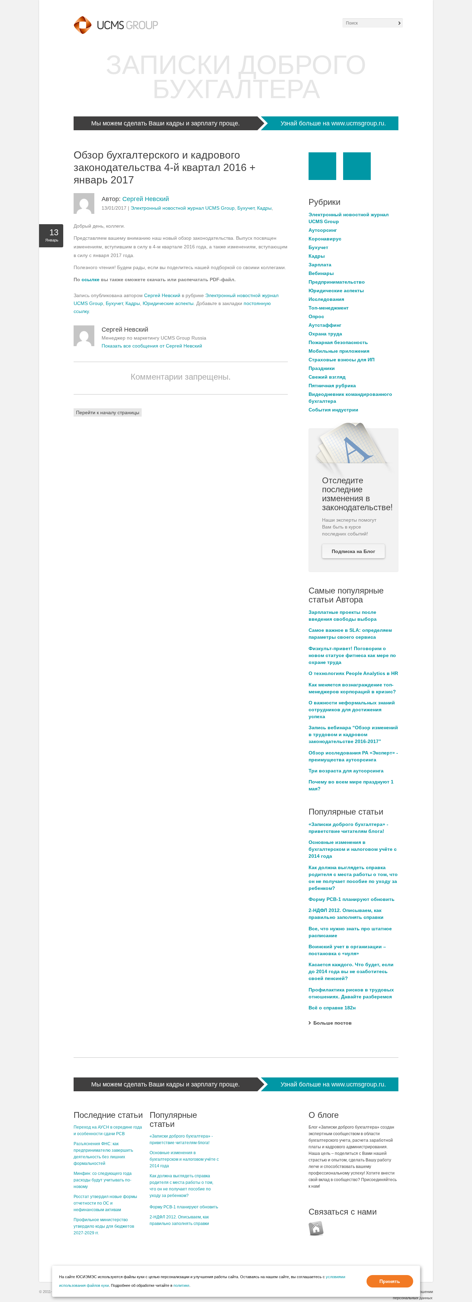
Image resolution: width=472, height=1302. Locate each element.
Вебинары (321, 273)
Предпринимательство (337, 282)
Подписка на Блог (353, 551)
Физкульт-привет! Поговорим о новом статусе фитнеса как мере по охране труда (352, 655)
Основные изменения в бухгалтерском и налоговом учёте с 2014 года (353, 849)
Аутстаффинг (325, 325)
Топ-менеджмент (329, 308)
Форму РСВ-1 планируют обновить (352, 899)
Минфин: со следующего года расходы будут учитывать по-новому (103, 1180)
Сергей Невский (145, 199)
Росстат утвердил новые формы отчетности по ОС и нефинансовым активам (105, 1203)
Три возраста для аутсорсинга (346, 770)
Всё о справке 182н (332, 1007)
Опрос (316, 316)
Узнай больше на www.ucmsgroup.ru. (333, 123)
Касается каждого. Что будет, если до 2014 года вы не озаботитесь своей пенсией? (351, 971)
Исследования (326, 299)
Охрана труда (325, 333)
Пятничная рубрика (332, 385)
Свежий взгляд (327, 377)
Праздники (322, 368)
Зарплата (320, 264)
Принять (389, 1281)
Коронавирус (325, 238)
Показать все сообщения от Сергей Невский (152, 346)
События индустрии (333, 409)
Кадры (264, 208)
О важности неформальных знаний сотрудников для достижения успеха (352, 709)
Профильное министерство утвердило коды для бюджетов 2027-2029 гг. (104, 1226)
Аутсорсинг (323, 230)
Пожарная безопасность (338, 342)
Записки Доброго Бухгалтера (236, 77)
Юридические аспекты (168, 303)
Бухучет (245, 208)
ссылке (91, 279)
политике (181, 1285)
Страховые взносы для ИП (342, 359)
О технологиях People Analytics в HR (353, 673)
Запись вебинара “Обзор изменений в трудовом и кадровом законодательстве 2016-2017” (353, 734)
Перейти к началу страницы (107, 412)
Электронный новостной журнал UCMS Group (183, 208)
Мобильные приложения (339, 351)
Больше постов (332, 1023)
